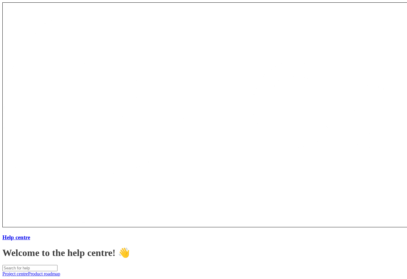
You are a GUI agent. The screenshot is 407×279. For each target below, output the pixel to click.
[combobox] (30, 268)
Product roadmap (44, 273)
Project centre (15, 273)
